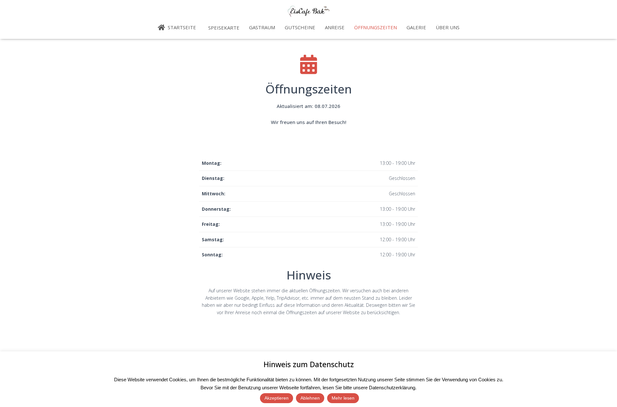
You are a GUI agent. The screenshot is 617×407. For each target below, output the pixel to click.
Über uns (448, 27)
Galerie (416, 27)
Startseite (181, 27)
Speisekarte (223, 27)
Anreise (334, 27)
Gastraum (262, 27)
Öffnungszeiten (375, 27)
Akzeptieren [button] (276, 398)
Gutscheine (300, 27)
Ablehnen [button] (310, 398)
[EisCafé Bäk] (309, 11)
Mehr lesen (343, 398)
